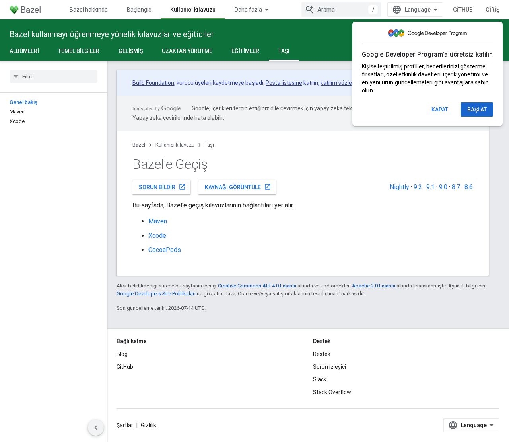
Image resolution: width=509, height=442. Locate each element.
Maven (157, 221)
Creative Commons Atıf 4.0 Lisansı (257, 286)
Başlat (477, 109)
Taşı (283, 51)
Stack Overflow (332, 392)
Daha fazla (248, 9)
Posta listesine (284, 83)
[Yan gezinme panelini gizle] (96, 428)
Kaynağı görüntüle (238, 186)
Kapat (439, 109)
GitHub (463, 9)
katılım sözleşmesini (346, 83)
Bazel (138, 145)
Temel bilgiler (78, 51)
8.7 (456, 187)
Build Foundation (153, 83)
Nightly (399, 187)
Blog (122, 354)
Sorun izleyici (329, 367)
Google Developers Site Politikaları (156, 294)
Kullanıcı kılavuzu (193, 9)
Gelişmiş (131, 51)
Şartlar (125, 425)
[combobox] (341, 9)
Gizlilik (148, 425)
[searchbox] (53, 76)
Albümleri (24, 51)
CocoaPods (164, 250)
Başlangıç (139, 9)
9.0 (443, 187)
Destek (321, 354)
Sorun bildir (162, 186)
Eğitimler (245, 51)
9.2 (418, 187)
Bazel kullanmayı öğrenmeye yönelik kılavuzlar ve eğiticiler (112, 34)
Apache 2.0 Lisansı (373, 286)
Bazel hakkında (89, 9)
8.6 (468, 187)
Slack (319, 379)
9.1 (430, 187)
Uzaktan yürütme (187, 51)
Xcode (157, 235)
